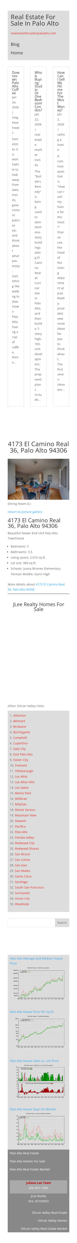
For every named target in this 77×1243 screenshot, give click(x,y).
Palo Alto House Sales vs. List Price (34, 1061)
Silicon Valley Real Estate (49, 1213)
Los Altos (21, 776)
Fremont (21, 765)
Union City (22, 898)
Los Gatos (22, 788)
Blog (15, 44)
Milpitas (21, 804)
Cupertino (20, 743)
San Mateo (22, 871)
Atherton (19, 715)
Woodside (22, 904)
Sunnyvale (22, 893)
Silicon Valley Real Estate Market (44, 1229)
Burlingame (21, 732)
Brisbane (19, 727)
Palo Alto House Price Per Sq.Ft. (32, 1012)
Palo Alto (21, 832)
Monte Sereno (25, 810)
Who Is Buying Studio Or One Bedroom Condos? (38, 91)
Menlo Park (23, 793)
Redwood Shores (27, 849)
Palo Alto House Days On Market (33, 1109)
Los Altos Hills (25, 782)
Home (17, 53)
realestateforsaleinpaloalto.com (33, 33)
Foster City (20, 760)
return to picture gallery (25, 512)
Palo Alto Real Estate (24, 1153)
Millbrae (21, 799)
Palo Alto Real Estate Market (30, 1169)
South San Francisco (29, 887)
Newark (20, 821)
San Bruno (22, 854)
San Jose (21, 865)
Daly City (19, 749)
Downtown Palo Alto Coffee (15, 82)
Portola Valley (24, 837)
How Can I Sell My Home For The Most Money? (61, 91)
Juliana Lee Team (38, 1183)
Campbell (20, 738)
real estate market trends (38, 149)
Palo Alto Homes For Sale (27, 1161)
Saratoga (21, 882)
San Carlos (22, 860)
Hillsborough (24, 771)
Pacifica (20, 826)
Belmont (19, 721)
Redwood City (24, 843)
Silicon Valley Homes (52, 1220)
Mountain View (25, 815)
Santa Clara (23, 876)
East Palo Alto (23, 754)
